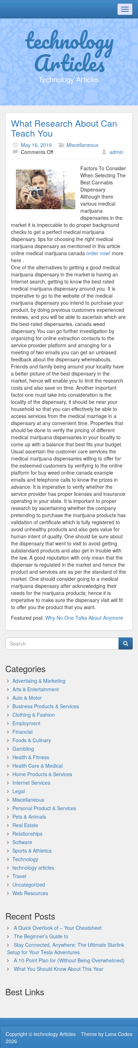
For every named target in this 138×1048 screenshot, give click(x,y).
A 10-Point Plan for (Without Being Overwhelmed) (69, 960)
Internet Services (31, 782)
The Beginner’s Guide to (41, 936)
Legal (18, 791)
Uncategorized (28, 884)
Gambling (23, 748)
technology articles (33, 867)
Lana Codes (118, 1033)
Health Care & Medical (37, 765)
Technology (25, 859)
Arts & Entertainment (35, 689)
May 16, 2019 (36, 144)
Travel (19, 876)
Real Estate (25, 825)
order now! (99, 253)
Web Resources (30, 893)
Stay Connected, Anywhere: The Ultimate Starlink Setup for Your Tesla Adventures (65, 948)
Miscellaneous (82, 144)
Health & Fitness (30, 757)
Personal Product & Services (44, 808)
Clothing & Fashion (33, 714)
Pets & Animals (29, 816)
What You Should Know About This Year (58, 968)
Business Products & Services (45, 706)
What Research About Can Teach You (64, 127)
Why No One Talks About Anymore (84, 617)
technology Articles (69, 51)
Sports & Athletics (32, 850)
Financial (22, 731)
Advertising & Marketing (38, 680)
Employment (26, 723)
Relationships (27, 833)
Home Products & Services (42, 774)
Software (22, 842)
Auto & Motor (27, 697)
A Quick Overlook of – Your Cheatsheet (58, 927)
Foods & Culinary (31, 740)
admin (116, 151)
